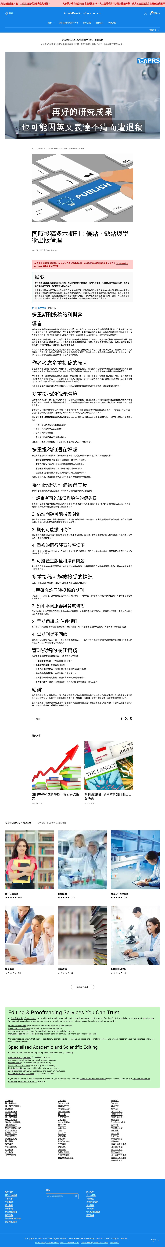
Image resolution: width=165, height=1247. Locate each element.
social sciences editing (18, 1071)
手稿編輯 (9, 1198)
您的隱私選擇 (11, 1222)
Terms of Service (52, 1242)
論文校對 (9, 1205)
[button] (9, 13)
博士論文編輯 (11, 1212)
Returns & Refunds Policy (69, 1242)
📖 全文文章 (45, 308)
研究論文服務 (92, 1202)
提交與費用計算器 (13, 1218)
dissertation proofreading (20, 1028)
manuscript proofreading (19, 1060)
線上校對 (90, 1192)
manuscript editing (16, 1034)
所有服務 (90, 1215)
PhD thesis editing (16, 1068)
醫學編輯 (9, 1215)
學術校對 (9, 1202)
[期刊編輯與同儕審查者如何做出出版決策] (108, 765)
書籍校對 (9, 1208)
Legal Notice (114, 1242)
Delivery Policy (86, 1242)
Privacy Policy (40, 1242)
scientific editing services (19, 1057)
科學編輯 (90, 1208)
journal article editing (18, 1025)
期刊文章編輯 (11, 1195)
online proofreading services (21, 1031)
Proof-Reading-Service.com (82, 13)
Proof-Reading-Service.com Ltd (95, 1238)
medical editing (15, 1062)
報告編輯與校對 (93, 1212)
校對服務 (41, 3)
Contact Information (100, 1242)
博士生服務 (91, 1195)
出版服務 (90, 1198)
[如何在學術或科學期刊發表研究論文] (56, 765)
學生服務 (90, 1205)
